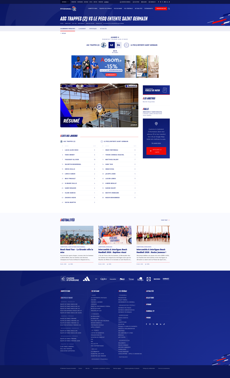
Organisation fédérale (127, 305)
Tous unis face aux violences (100, 320)
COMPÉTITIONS (122, 322)
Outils (90, 2)
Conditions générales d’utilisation (132, 368)
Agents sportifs (123, 317)
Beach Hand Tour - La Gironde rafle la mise (76, 251)
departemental (81, 23)
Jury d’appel (122, 337)
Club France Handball (67, 346)
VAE (92, 341)
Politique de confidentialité (149, 368)
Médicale (121, 335)
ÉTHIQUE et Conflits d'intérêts (127, 326)
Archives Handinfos (124, 347)
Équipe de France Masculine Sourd (71, 312)
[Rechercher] (169, 8)
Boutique (86, 2)
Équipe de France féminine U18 (69, 323)
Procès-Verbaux (123, 345)
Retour (64, 33)
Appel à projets (95, 327)
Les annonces (95, 351)
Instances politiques (124, 307)
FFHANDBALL (123, 295)
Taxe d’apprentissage (97, 345)
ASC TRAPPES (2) (93, 45)
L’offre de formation (97, 333)
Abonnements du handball (126, 302)
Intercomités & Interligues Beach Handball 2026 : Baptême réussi (112, 251)
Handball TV (150, 311)
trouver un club (161, 8)
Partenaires (80, 2)
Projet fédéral (122, 300)
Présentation (122, 297)
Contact (80, 368)
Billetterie (150, 298)
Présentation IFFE (96, 335)
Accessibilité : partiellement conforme (101, 368)
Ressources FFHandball (100, 359)
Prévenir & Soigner (97, 302)
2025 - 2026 (74, 23)
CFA (92, 339)
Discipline (121, 324)
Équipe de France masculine (69, 304)
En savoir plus (156, 143)
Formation (73, 2)
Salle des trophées (66, 348)
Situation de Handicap (97, 337)
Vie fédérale (128, 8)
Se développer (95, 316)
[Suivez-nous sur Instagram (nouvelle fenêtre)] (160, 1)
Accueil (62, 23)
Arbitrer (93, 300)
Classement (82, 28)
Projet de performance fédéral (100, 306)
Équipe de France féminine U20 (69, 320)
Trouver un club (96, 310)
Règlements (122, 343)
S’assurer (94, 304)
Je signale (106, 2)
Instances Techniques (125, 312)
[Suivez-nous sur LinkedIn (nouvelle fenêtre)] (167, 1)
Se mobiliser (95, 318)
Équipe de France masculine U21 (70, 306)
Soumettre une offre (97, 353)
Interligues (109, 247)
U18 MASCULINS (99, 23)
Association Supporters (67, 351)
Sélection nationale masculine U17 (71, 310)
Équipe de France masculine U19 (70, 308)
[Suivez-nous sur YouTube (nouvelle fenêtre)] (164, 1)
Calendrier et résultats (67, 28)
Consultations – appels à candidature (130, 353)
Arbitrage (121, 330)
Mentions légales (117, 368)
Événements (149, 8)
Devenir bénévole (96, 323)
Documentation (124, 340)
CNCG (119, 320)
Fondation (100, 2)
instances (64, 2)
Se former (95, 330)
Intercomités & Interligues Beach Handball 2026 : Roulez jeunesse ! (151, 251)
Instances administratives (126, 310)
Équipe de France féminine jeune (70, 340)
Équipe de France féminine (68, 318)
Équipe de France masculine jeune (70, 333)
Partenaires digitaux (97, 325)
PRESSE (148, 318)
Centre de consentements (164, 368)
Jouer (94, 295)
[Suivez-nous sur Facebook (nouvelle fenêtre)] (158, 1)
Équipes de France (106, 8)
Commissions (123, 315)
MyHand (148, 304)
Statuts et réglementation (126, 328)
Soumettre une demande (98, 356)
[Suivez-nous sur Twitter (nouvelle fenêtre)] (162, 1)
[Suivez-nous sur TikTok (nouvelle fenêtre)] (169, 1)
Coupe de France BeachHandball (76, 247)
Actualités (138, 8)
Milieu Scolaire (96, 308)
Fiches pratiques (123, 351)
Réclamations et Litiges (125, 333)
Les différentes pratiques (99, 297)
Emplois (95, 2)
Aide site (87, 368)
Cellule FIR (94, 343)
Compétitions (92, 8)
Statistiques (93, 28)
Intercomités (147, 247)
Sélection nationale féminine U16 (70, 325)
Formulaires (122, 349)
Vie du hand (118, 8)
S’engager (95, 314)
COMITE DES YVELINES (90, 23)
